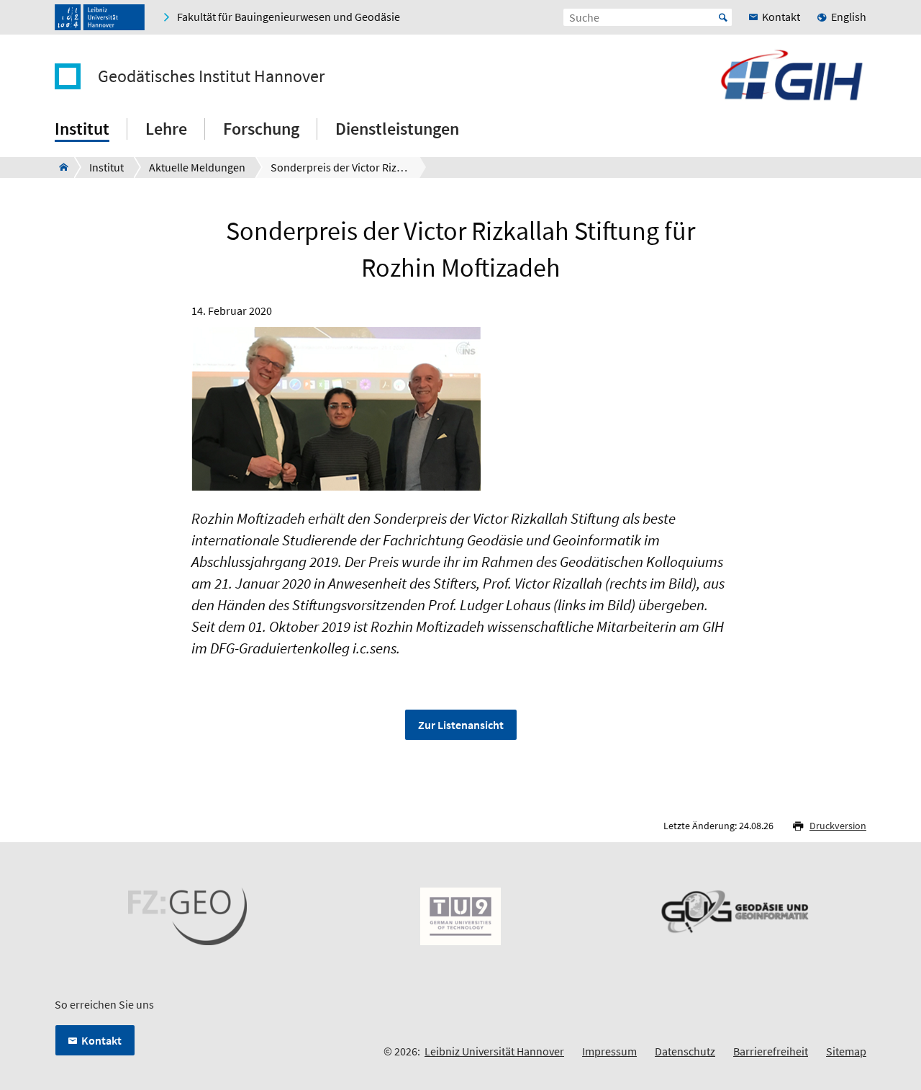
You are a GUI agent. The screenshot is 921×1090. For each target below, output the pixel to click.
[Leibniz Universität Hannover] (100, 17)
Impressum (609, 1051)
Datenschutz (685, 1051)
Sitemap (846, 1051)
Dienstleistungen (397, 128)
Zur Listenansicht (461, 725)
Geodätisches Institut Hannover (211, 76)
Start (723, 17)
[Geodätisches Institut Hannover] (59, 167)
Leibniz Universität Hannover (494, 1051)
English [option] (848, 16)
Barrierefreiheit (770, 1051)
